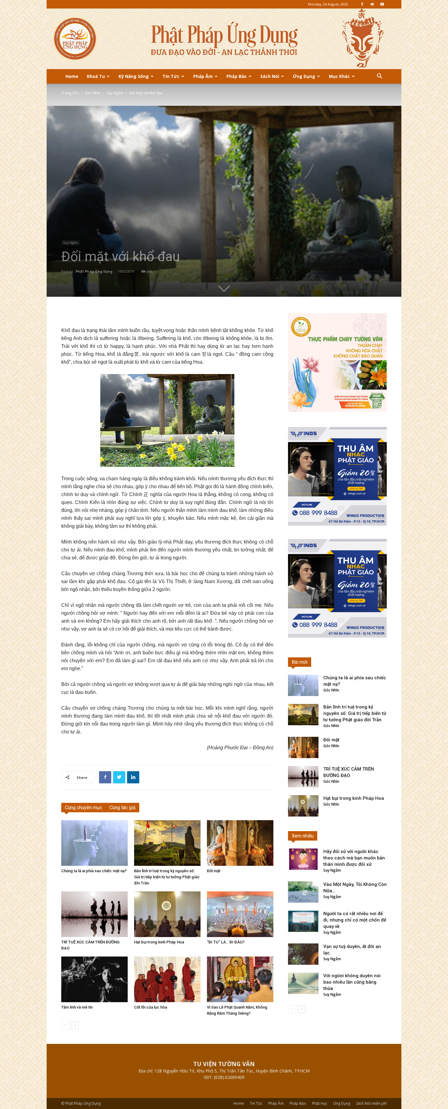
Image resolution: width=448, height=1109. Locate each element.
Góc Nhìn (93, 93)
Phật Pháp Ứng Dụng (94, 271)
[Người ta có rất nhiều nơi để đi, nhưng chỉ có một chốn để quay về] (303, 921)
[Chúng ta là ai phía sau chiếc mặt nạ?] (94, 843)
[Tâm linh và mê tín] (94, 979)
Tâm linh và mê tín (77, 1007)
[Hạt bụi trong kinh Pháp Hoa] (167, 914)
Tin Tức (171, 76)
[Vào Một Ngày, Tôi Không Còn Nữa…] (303, 892)
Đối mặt (213, 871)
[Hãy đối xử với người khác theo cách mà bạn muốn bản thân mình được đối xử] (303, 859)
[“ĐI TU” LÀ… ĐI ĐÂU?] (240, 914)
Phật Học (319, 1103)
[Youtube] (382, 4)
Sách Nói (269, 76)
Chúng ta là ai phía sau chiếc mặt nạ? (93, 871)
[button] (379, 77)
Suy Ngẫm (114, 93)
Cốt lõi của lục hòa (150, 1007)
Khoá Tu (96, 76)
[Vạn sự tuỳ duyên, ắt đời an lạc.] (303, 954)
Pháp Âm (203, 76)
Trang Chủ (70, 93)
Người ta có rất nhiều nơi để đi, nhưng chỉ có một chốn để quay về (354, 920)
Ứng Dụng (304, 76)
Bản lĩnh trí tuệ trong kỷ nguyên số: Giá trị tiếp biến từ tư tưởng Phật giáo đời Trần (166, 877)
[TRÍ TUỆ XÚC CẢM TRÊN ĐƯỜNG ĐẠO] (94, 914)
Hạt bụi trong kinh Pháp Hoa (159, 942)
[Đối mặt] (240, 843)
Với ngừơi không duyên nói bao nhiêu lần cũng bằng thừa (352, 982)
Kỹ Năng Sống (134, 76)
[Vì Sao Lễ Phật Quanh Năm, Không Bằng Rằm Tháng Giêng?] (240, 979)
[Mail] (372, 4)
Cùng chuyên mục (83, 807)
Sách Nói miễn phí (371, 1103)
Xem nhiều (303, 836)
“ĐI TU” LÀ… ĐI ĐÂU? (225, 942)
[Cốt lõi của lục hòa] (167, 979)
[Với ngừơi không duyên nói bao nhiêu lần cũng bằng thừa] (303, 983)
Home (72, 76)
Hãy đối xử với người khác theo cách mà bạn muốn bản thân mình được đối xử (354, 858)
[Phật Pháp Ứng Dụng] (224, 39)
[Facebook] (362, 4)
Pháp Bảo (236, 76)
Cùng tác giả (122, 807)
